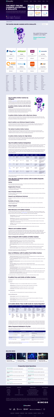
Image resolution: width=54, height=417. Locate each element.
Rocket (14, 87)
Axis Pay (35, 75)
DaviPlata (42, 76)
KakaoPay (14, 80)
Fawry (42, 77)
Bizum (7, 76)
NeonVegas (8, 394)
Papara (28, 83)
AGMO (14, 75)
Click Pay (28, 76)
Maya (28, 81)
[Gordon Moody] (25, 409)
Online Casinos (26, 1)
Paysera (28, 84)
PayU (35, 84)
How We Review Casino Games (19, 394)
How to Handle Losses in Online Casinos (32, 394)
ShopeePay (14, 88)
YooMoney (21, 90)
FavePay (35, 77)
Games (31, 1)
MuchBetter (29, 82)
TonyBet (8, 393)
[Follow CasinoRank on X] (42, 402)
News (47, 1)
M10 (13, 81)
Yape (14, 90)
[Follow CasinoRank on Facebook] (38, 402)
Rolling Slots (8, 392)
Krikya (10, 160)
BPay (21, 76)
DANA (35, 76)
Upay (28, 89)
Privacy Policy (45, 394)
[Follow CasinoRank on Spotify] (45, 402)
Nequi (7, 83)
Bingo (19, 389)
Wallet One (7, 90)
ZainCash (28, 90)
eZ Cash (28, 77)
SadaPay (21, 87)
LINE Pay (35, 80)
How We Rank (45, 393)
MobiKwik (7, 82)
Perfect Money (43, 84)
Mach (21, 81)
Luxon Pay (7, 81)
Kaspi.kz (21, 80)
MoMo (14, 82)
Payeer (42, 83)
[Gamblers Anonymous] (14, 409)
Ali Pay (21, 75)
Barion (42, 75)
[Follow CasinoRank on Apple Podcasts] (47, 402)
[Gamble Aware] (36, 409)
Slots (19, 393)
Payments (39, 1)
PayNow (14, 84)
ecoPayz (21, 77)
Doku (7, 77)
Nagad (35, 82)
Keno (19, 390)
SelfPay (7, 88)
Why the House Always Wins (33, 389)
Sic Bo (19, 392)
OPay (14, 83)
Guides (44, 1)
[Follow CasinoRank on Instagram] (40, 402)
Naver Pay (42, 82)
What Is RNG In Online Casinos (32, 393)
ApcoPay (28, 75)
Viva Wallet (42, 89)
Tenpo (42, 88)
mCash (35, 81)
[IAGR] (10, 409)
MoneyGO (21, 82)
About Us (45, 389)
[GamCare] (19, 409)
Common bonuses (24, 212)
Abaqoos (7, 75)
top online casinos (14, 100)
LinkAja (42, 80)
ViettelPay (35, 89)
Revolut (7, 87)
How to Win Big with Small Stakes (32, 392)
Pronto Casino (9, 390)
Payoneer (21, 84)
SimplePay (21, 88)
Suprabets (8, 389)
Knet (28, 80)
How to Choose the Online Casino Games (32, 390)
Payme (7, 84)
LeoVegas (10, 156)
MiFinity (42, 81)
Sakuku (28, 87)
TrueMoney (21, 89)
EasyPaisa (14, 77)
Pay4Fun (35, 83)
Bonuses (35, 1)
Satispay (42, 87)
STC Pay (28, 88)
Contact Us (45, 390)
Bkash (14, 76)
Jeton (7, 80)
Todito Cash (15, 89)
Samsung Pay (36, 87)
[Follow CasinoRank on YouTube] (43, 402)
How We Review (45, 392)
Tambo (35, 88)
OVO (21, 83)
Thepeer (7, 89)
